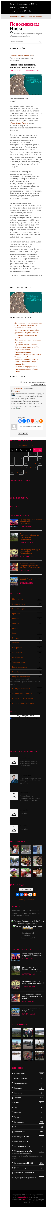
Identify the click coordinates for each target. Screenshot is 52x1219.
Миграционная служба (21, 677)
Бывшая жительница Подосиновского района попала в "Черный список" (28, 354)
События (15, 623)
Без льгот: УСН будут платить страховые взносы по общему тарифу (26, 369)
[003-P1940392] (26, 849)
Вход (12, 4)
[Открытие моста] (39, 1056)
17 (32, 56)
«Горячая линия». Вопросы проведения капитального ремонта (30, 565)
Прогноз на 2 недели (33, 718)
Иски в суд (19, 342)
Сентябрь (26, 56)
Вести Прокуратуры (20, 672)
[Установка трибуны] (39, 1044)
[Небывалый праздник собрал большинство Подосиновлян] (28, 1044)
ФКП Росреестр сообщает (22, 693)
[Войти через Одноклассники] (41, 421)
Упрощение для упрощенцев (26, 345)
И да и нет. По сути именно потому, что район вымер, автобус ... (30, 779)
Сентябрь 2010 (26, 446)
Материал (16, 391)
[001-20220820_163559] (14, 861)
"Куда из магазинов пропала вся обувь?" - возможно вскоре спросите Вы (27, 361)
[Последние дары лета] (26, 872)
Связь (14, 633)
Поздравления (17, 657)
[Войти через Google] (37, 421)
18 (35, 463)
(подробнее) (23, 1197)
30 (26, 472)
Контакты (24, 8)
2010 (19, 56)
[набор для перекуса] (37, 872)
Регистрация (22, 4)
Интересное (17, 648)
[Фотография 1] (39, 1033)
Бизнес (15, 628)
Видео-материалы (19, 667)
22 (21, 468)
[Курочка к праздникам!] (37, 861)
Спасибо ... (24, 811)
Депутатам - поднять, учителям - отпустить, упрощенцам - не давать (27, 335)
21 (17, 468)
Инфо (25, 26)
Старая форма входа (26, 900)
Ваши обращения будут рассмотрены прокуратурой (30, 551)
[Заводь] (16, 1056)
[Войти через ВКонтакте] (24, 421)
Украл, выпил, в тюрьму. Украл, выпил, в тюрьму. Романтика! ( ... (29, 762)
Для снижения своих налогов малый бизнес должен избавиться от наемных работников (28, 325)
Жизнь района (17, 599)
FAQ (32, 4)
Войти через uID (26, 889)
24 (31, 468)
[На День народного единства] (14, 872)
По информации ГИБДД (21, 689)
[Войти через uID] (20, 421)
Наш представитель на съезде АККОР (30, 579)
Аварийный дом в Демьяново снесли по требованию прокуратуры (29, 536)
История (15, 638)
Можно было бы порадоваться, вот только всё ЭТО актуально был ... (30, 796)
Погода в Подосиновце (25, 716)
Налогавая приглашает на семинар (28, 340)
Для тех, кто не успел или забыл (27, 330)
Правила (13, 8)
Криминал (16, 614)
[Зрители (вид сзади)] (16, 1044)
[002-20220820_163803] (37, 849)
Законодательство (19, 662)
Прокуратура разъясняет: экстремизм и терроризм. (31, 521)
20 (12, 468)
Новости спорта (18, 609)
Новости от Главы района (22, 698)
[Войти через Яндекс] (32, 421)
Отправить (23, 433)
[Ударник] (28, 1056)
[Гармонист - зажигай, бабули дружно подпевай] (28, 1033)
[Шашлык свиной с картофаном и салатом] (26, 861)
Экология (15, 643)
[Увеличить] (26, 302)
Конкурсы (16, 619)
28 (17, 472)
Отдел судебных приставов (23, 703)
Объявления (17, 652)
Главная (13, 56)
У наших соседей (18, 604)
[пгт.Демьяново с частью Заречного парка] (16, 1033)
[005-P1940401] (14, 849)
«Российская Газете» (19, 123)
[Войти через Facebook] (28, 421)
